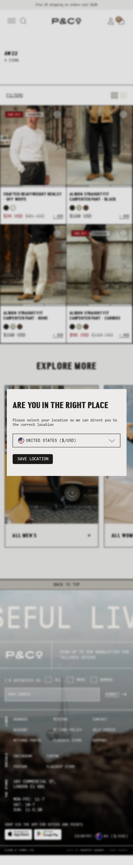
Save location (32, 459)
